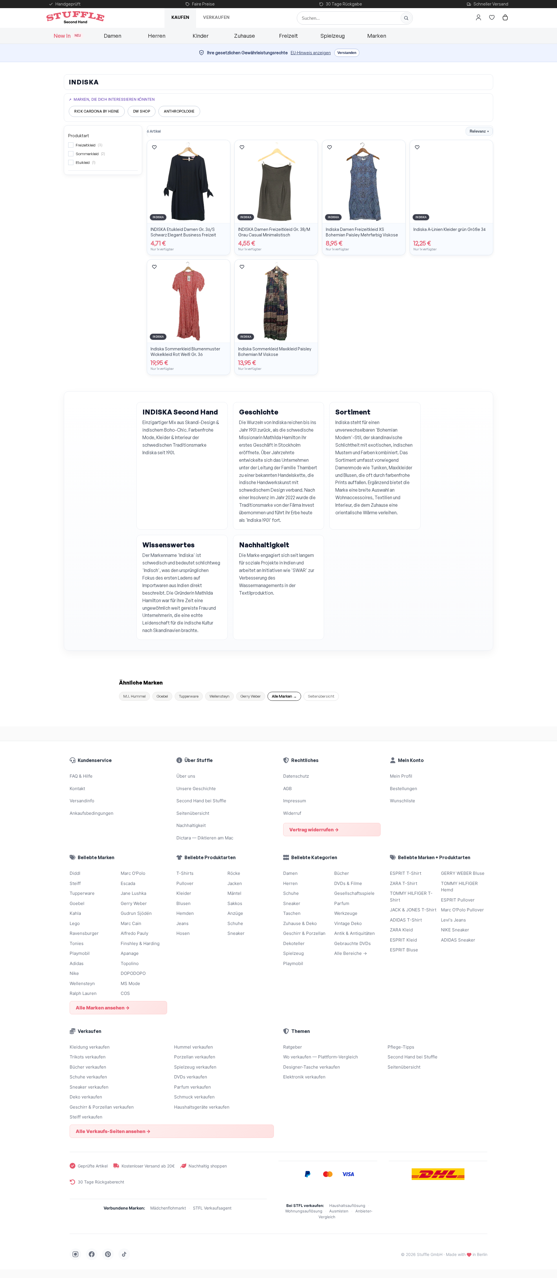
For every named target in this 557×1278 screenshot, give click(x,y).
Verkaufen (216, 17)
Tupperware (188, 696)
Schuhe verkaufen (88, 1077)
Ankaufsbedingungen (91, 813)
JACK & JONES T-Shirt (413, 910)
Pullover (184, 883)
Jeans (182, 923)
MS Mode (130, 983)
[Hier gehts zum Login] (478, 17)
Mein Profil (401, 776)
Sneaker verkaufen (89, 1087)
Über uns (185, 776)
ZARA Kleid (401, 930)
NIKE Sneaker (455, 930)
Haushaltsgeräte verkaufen (201, 1107)
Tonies (77, 943)
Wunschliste (402, 800)
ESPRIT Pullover (458, 900)
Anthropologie (179, 111)
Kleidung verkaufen (90, 1047)
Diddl (75, 873)
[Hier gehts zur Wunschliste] (491, 17)
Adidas (77, 963)
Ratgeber (292, 1047)
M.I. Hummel (134, 696)
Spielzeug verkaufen (195, 1067)
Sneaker (236, 933)
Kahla (75, 913)
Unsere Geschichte (196, 788)
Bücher (341, 873)
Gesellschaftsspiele (354, 893)
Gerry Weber (250, 696)
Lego (75, 923)
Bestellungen (403, 788)
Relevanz (479, 131)
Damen (112, 35)
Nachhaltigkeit (191, 825)
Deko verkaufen (86, 1097)
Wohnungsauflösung (303, 1211)
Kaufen (180, 17)
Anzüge (235, 913)
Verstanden (346, 53)
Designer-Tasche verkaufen (311, 1067)
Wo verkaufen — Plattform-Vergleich (320, 1057)
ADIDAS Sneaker (458, 940)
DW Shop (141, 111)
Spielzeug (333, 35)
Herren (156, 35)
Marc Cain (131, 923)
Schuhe (235, 923)
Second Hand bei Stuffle (201, 800)
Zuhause (244, 35)
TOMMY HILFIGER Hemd (459, 887)
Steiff (75, 883)
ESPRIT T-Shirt (405, 873)
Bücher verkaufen (88, 1067)
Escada (128, 883)
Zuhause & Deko (300, 923)
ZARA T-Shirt (403, 883)
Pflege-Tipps (401, 1047)
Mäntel (234, 893)
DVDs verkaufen (190, 1077)
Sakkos (234, 903)
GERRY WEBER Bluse (462, 873)
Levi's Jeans (453, 920)
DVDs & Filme (348, 883)
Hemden (185, 913)
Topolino (130, 963)
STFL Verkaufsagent (212, 1207)
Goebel (162, 696)
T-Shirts (184, 873)
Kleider (183, 893)
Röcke (233, 873)
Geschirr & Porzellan (304, 933)
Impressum (294, 800)
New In (67, 35)
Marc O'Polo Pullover (462, 910)
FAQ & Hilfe (81, 776)
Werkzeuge (345, 913)
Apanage (130, 953)
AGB (287, 788)
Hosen (183, 933)
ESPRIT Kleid (403, 940)
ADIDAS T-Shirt (406, 920)
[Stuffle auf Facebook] (91, 1254)
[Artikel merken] (154, 147)
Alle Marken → (284, 696)
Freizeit (288, 35)
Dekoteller (294, 943)
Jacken (234, 883)
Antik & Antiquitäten (354, 933)
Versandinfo (82, 800)
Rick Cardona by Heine (96, 111)
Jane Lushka (133, 893)
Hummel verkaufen (193, 1047)
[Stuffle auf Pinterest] (108, 1254)
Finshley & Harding (140, 943)
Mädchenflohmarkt (168, 1207)
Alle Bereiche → (350, 953)
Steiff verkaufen (86, 1117)
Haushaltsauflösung (347, 1205)
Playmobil (80, 953)
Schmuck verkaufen (194, 1097)
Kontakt (77, 788)
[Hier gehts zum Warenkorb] (505, 17)
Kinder (201, 35)
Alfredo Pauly (134, 933)
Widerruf (292, 813)
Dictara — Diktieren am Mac (204, 838)
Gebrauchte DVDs (352, 943)
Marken (376, 35)
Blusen (183, 903)
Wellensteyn (219, 696)
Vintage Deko (348, 923)
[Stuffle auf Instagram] (75, 1254)
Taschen (292, 913)
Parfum (341, 903)
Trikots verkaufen (88, 1057)
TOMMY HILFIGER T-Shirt (411, 896)
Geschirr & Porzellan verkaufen (102, 1107)
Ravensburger (84, 933)
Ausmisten (338, 1211)
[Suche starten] (406, 17)
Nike (74, 973)
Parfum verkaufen (192, 1087)
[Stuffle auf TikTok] (124, 1254)
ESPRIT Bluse (404, 950)
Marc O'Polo (133, 873)
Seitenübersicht (321, 696)
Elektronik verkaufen (304, 1077)
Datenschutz (296, 776)
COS (125, 993)
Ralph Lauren (83, 993)
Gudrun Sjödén (136, 913)
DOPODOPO (133, 973)
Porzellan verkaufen (194, 1057)
